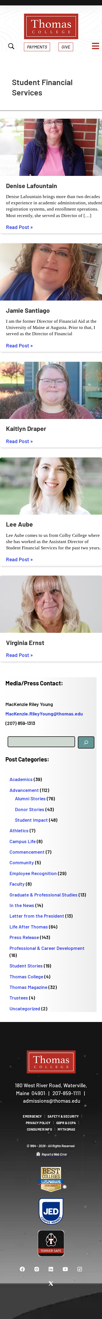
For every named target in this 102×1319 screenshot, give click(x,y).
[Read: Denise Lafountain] (51, 147)
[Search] (86, 742)
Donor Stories (29, 809)
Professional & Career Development (47, 948)
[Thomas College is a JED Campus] (51, 1211)
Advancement (24, 790)
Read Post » (19, 227)
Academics (21, 779)
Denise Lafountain (31, 185)
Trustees (19, 998)
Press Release (24, 937)
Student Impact (31, 820)
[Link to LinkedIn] (51, 1269)
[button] (37, 47)
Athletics (19, 830)
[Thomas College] (51, 26)
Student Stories (26, 966)
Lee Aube (19, 524)
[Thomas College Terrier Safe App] (51, 1243)
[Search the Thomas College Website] (11, 47)
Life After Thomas (29, 927)
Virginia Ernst (25, 642)
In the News (22, 905)
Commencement (27, 852)
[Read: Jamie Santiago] (51, 271)
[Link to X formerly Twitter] (51, 1283)
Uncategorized (25, 1008)
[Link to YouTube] (65, 1269)
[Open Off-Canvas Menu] (95, 46)
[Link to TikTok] (80, 1269)
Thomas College (26, 976)
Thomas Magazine (28, 987)
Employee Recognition (33, 873)
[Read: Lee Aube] (51, 485)
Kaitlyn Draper (26, 428)
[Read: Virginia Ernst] (51, 604)
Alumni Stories (30, 798)
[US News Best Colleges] (51, 1179)
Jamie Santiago (28, 310)
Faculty (17, 884)
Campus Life (23, 841)
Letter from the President (37, 916)
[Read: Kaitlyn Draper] (51, 390)
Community (22, 862)
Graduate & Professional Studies (44, 895)
